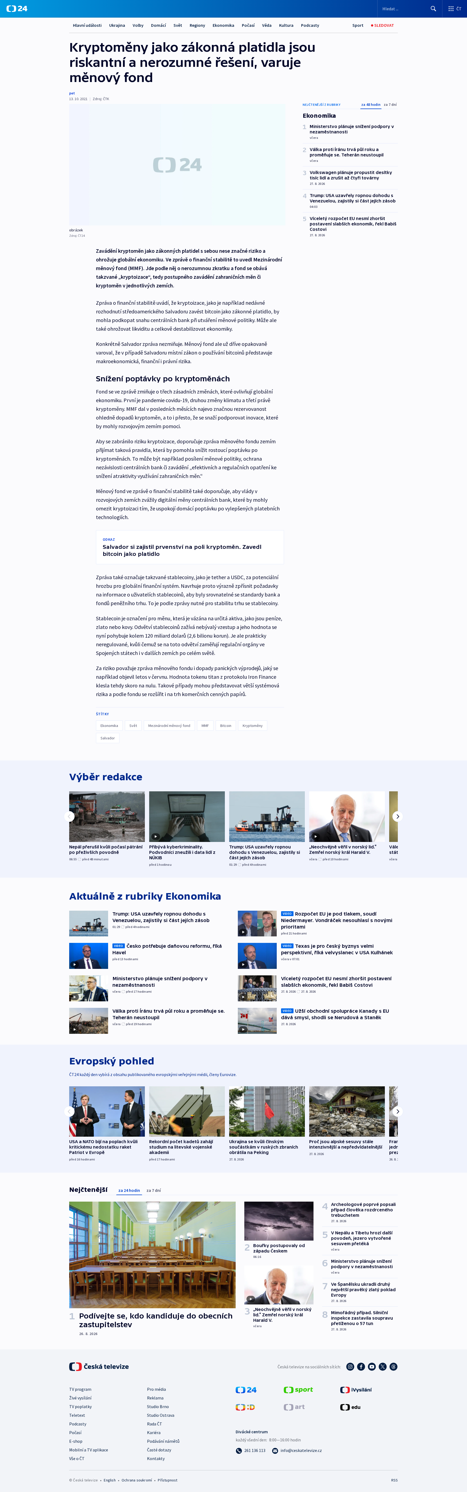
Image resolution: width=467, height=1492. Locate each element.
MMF (205, 725)
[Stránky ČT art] (294, 1406)
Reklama (155, 1398)
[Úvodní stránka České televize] (99, 1366)
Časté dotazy (159, 1449)
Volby (138, 25)
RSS (394, 1480)
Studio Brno (158, 1406)
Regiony (197, 25)
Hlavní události (87, 25)
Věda (267, 25)
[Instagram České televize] (350, 1366)
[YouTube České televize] (372, 1366)
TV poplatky (80, 1406)
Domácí (158, 25)
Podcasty (310, 25)
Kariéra (154, 1432)
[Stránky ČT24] (246, 1389)
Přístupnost (167, 1480)
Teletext (77, 1415)
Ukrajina (117, 25)
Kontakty (156, 1458)
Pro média (156, 1389)
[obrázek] (177, 164)
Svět (178, 25)
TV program (80, 1389)
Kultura (286, 25)
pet (72, 93)
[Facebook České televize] (361, 1366)
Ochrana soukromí (137, 1480)
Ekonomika (223, 25)
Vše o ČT (77, 1458)
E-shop (75, 1441)
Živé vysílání (80, 1398)
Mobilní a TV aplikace (88, 1449)
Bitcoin (225, 725)
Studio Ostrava (160, 1415)
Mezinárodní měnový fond (169, 725)
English (109, 1480)
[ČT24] (16, 8)
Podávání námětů (163, 1441)
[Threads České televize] (393, 1366)
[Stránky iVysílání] (356, 1389)
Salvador (108, 738)
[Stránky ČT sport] (298, 1389)
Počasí (248, 25)
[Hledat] (433, 8)
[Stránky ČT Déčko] (245, 1406)
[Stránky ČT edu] (350, 1406)
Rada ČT (154, 1424)
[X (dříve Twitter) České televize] (382, 1366)
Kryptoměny (253, 725)
